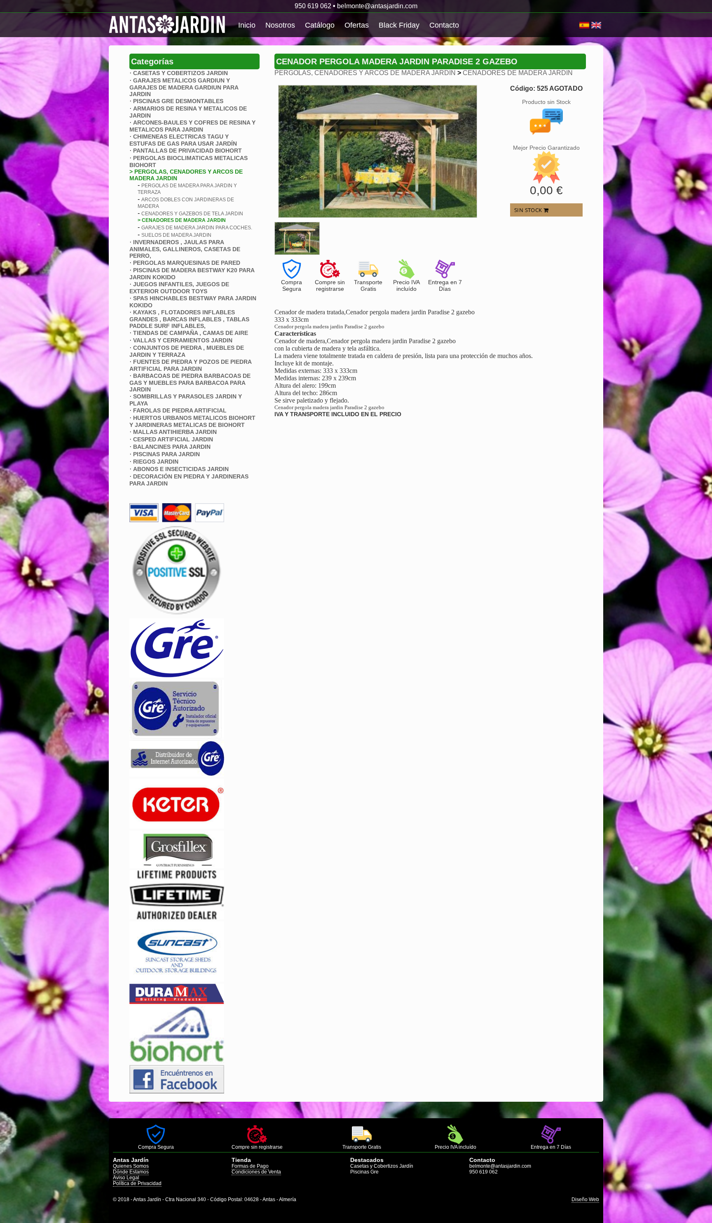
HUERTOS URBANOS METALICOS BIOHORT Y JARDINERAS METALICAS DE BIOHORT (192, 421)
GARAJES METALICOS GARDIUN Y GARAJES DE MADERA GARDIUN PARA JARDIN (183, 87)
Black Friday (399, 25)
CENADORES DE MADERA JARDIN (518, 72)
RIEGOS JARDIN (155, 461)
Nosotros (280, 25)
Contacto (444, 25)
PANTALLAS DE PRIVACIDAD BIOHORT (187, 150)
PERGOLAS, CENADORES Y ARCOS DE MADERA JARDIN (365, 72)
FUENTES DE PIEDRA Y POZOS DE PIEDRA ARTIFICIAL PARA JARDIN (190, 365)
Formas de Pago (250, 1166)
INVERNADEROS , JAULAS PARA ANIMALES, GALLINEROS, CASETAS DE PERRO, (184, 249)
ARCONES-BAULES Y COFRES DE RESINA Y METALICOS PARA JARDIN (192, 126)
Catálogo (320, 25)
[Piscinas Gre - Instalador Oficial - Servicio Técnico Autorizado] (176, 774)
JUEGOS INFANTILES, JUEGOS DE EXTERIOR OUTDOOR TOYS (179, 288)
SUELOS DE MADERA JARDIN (176, 235)
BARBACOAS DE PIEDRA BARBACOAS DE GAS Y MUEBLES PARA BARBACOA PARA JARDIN (190, 382)
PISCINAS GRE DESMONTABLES (178, 101)
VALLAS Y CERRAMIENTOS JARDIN (182, 340)
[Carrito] (578, 25)
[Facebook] (176, 1091)
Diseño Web (585, 1199)
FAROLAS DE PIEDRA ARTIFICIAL (180, 410)
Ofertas (356, 25)
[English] (596, 25)
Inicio (246, 25)
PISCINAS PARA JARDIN (166, 454)
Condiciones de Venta (256, 1172)
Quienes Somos (131, 1166)
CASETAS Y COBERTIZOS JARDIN (180, 73)
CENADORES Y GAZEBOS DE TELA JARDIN (192, 214)
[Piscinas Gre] (176, 675)
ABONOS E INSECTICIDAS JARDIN (181, 469)
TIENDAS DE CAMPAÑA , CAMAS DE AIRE (190, 333)
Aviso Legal (126, 1178)
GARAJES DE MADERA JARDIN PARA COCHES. (196, 228)
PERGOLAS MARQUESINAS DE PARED (186, 262)
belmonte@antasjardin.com (377, 5)
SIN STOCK (528, 210)
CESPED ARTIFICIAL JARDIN (173, 439)
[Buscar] (576, 25)
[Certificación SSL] (176, 613)
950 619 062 (313, 5)
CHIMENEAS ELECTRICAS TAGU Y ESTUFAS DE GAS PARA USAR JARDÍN (183, 140)
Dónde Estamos (131, 1172)
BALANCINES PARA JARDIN (172, 446)
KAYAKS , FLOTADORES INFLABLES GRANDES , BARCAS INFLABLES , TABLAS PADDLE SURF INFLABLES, (189, 319)
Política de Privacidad (137, 1183)
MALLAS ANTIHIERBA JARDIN (175, 432)
